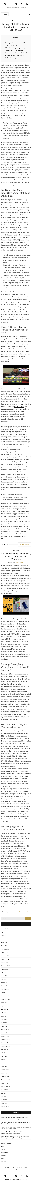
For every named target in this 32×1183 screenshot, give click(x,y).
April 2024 (4, 1022)
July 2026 (3, 932)
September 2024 (5, 1006)
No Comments (21, 33)
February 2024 (5, 1029)
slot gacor (3, 1155)
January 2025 (4, 992)
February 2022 (5, 1106)
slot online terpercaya (6, 1143)
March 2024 (4, 1026)
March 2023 (4, 1066)
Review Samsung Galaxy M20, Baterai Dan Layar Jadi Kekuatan (16, 556)
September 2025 (5, 966)
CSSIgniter (24, 1179)
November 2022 (5, 1079)
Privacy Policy (23, 1167)
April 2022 (4, 1100)
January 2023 (4, 1073)
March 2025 (4, 986)
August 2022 (4, 1089)
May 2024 (3, 1019)
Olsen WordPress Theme (12, 1179)
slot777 (3, 1158)
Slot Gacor (16, 550)
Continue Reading (24, 544)
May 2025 (3, 979)
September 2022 (5, 1086)
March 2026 (4, 945)
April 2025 (4, 982)
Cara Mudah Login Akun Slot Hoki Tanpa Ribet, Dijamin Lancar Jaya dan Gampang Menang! (14, 1118)
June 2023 (4, 1056)
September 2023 (5, 1046)
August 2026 (4, 929)
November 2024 (5, 999)
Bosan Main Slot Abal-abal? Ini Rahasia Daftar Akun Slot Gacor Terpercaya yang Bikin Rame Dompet (15, 1137)
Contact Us (15, 1167)
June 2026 (4, 935)
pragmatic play (19, 406)
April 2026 (4, 942)
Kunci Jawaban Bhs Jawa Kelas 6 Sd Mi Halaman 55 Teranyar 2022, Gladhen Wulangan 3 (16, 55)
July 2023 (3, 1053)
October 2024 (5, 1002)
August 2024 (4, 1009)
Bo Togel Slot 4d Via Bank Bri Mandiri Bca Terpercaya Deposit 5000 (16, 27)
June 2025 (4, 976)
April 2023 (4, 1063)
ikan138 (3, 1149)
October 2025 (5, 962)
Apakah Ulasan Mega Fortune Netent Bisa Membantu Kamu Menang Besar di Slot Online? (16, 1127)
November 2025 (5, 959)
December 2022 (5, 1076)
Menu (5, 14)
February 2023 (5, 1069)
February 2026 (5, 949)
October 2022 (5, 1083)
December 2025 (5, 955)
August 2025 (4, 969)
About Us (7, 1167)
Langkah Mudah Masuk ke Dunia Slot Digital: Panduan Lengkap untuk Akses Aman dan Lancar (14, 1132)
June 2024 (4, 1016)
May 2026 (3, 939)
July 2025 (3, 972)
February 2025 (5, 989)
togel (2, 1146)
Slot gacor (3, 1161)
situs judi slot (4, 1152)
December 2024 (5, 996)
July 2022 (3, 1093)
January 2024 (4, 1033)
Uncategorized (16, 20)
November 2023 (5, 1039)
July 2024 (3, 1012)
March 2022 (4, 1103)
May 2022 (3, 1096)
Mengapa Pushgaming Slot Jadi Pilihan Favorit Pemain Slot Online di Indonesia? (15, 1123)
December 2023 (5, 1036)
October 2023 (5, 1043)
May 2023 (3, 1059)
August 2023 (4, 1049)
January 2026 (4, 952)
